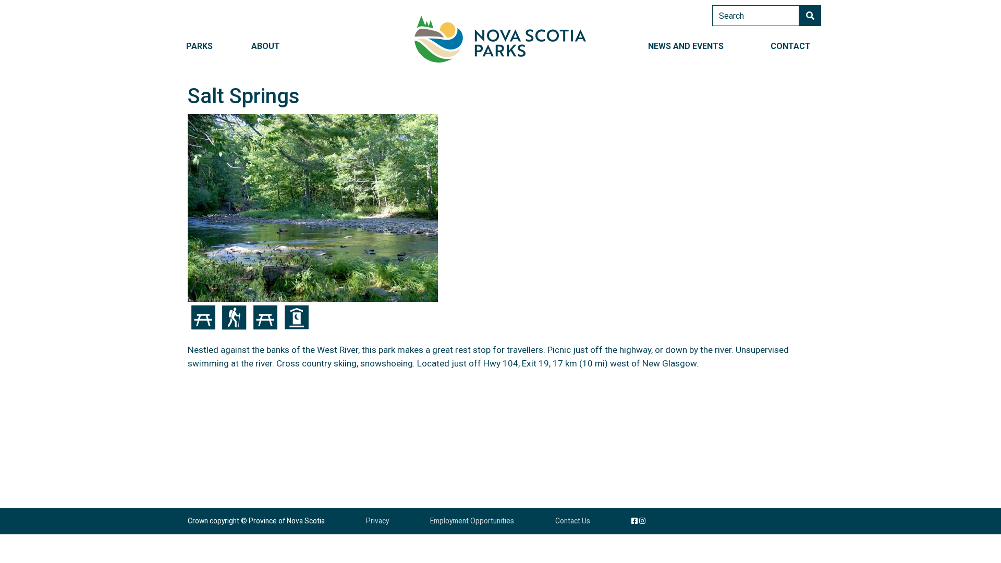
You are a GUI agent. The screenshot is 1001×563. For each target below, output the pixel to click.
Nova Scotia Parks (500, 39)
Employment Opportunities (472, 521)
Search (810, 15)
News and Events (686, 46)
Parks (199, 46)
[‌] (634, 521)
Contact (791, 46)
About (265, 46)
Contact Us (572, 521)
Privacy (377, 521)
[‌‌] (642, 521)
